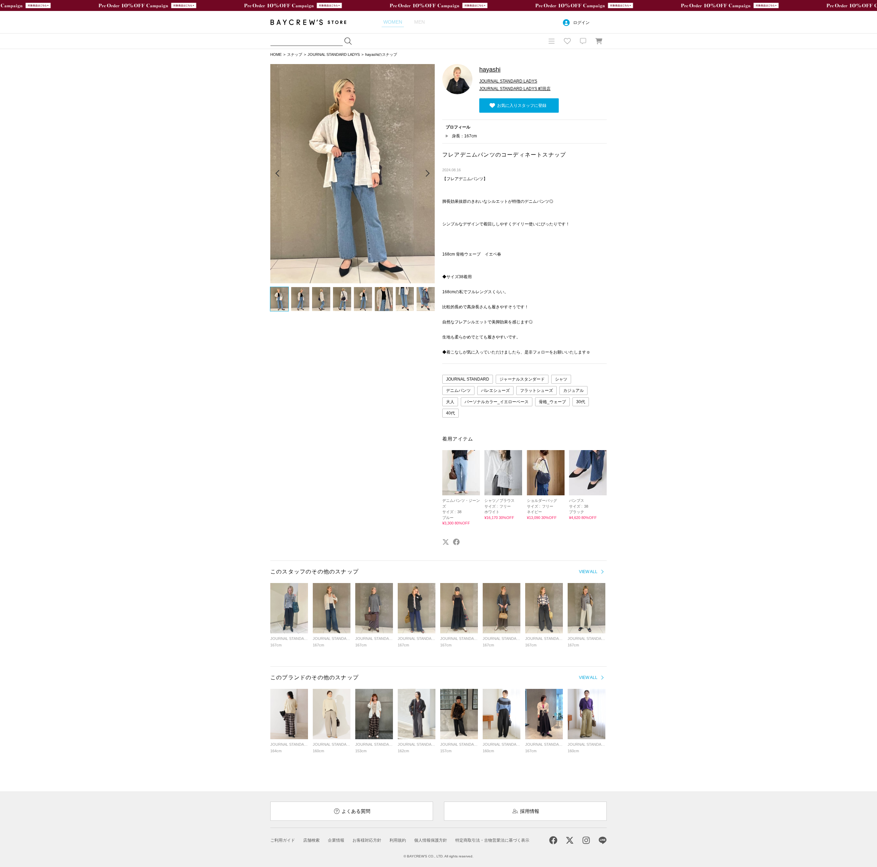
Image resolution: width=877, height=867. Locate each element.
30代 (580, 401)
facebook (456, 541)
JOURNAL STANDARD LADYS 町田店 (515, 88)
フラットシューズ (536, 390)
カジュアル (573, 390)
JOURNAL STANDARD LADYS (334, 54)
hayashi (490, 69)
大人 (450, 401)
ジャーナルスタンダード (522, 379)
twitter (445, 541)
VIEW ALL (588, 571)
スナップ (294, 54)
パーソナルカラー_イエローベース (497, 401)
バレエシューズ (495, 390)
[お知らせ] (583, 41)
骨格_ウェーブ (552, 401)
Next (427, 173)
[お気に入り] (567, 41)
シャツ (561, 379)
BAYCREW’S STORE (313, 22)
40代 (450, 413)
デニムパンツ (458, 390)
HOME (276, 54)
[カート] (599, 41)
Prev (277, 173)
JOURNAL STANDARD (467, 379)
